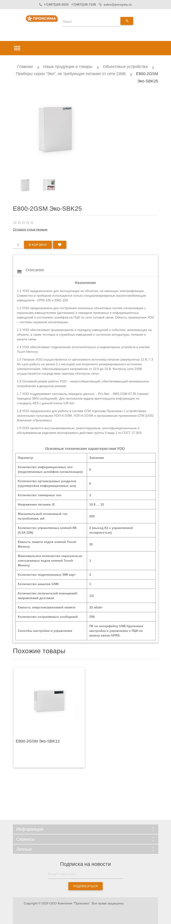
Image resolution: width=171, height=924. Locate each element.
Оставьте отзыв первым (30, 229)
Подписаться (85, 886)
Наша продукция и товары (67, 66)
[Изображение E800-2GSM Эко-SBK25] (25, 185)
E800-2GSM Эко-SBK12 (38, 741)
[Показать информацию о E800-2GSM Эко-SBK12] (49, 702)
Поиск (67, 21)
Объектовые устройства (125, 66)
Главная (25, 66)
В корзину (38, 245)
